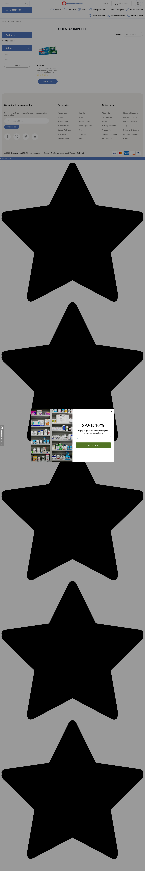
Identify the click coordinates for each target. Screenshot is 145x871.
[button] (2, 435)
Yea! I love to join (93, 445)
